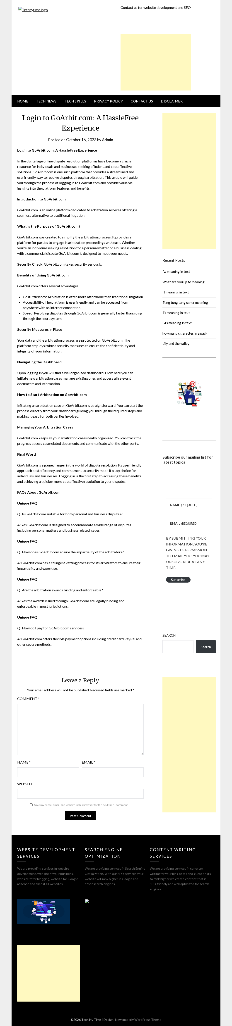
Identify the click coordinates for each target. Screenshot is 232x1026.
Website (25, 784)
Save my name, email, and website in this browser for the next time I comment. (81, 805)
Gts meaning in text (177, 323)
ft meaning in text (175, 292)
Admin (107, 139)
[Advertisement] (156, 62)
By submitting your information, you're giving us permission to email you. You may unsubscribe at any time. (187, 553)
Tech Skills (75, 101)
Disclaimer (172, 101)
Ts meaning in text (176, 313)
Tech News (46, 101)
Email (88, 762)
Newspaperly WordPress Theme (138, 1019)
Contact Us (142, 101)
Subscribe (178, 580)
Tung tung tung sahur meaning (185, 302)
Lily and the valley (175, 343)
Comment (28, 698)
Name (24, 762)
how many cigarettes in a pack (184, 333)
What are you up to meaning (183, 282)
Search (169, 635)
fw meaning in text (176, 271)
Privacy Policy (108, 101)
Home (22, 101)
